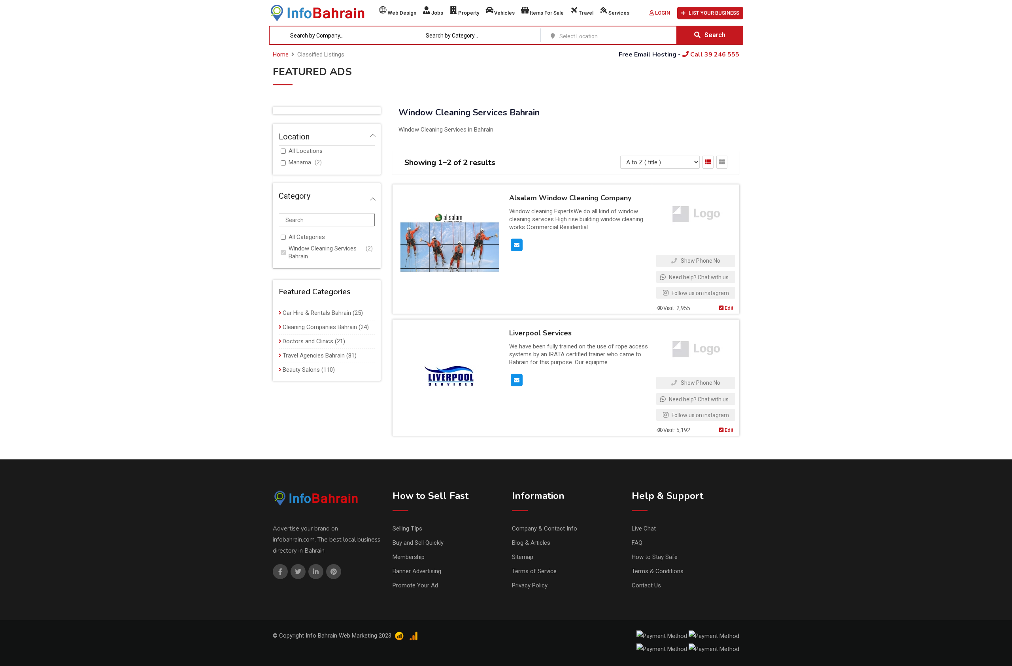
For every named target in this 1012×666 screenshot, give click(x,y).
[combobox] (337, 35)
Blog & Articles (531, 542)
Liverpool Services (540, 333)
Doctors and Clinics (308, 341)
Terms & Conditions (657, 571)
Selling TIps (407, 528)
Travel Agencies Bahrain (314, 355)
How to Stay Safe (655, 557)
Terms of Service (534, 571)
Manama (300, 162)
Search (714, 35)
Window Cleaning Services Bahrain (323, 252)
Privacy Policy (530, 585)
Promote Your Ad (415, 585)
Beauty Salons (301, 369)
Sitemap (522, 557)
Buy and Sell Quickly (418, 542)
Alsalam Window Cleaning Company (570, 198)
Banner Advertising (417, 571)
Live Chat (644, 528)
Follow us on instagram (699, 293)
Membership (409, 557)
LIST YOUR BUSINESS (714, 13)
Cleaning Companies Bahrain (320, 327)
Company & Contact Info (544, 528)
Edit (728, 308)
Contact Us (646, 585)
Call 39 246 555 (714, 54)
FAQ (637, 542)
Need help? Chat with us (698, 277)
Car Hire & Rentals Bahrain (317, 312)
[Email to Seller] (516, 244)
